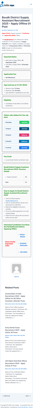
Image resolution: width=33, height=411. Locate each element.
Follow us (24, 135)
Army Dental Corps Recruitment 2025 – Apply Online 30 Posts (15, 330)
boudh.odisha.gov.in (12, 200)
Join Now (24, 122)
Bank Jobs (8, 304)
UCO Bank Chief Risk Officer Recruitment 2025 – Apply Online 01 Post (16, 363)
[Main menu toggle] (31, 4)
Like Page (24, 147)
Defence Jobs (9, 335)
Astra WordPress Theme (25, 407)
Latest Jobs (14, 304)
